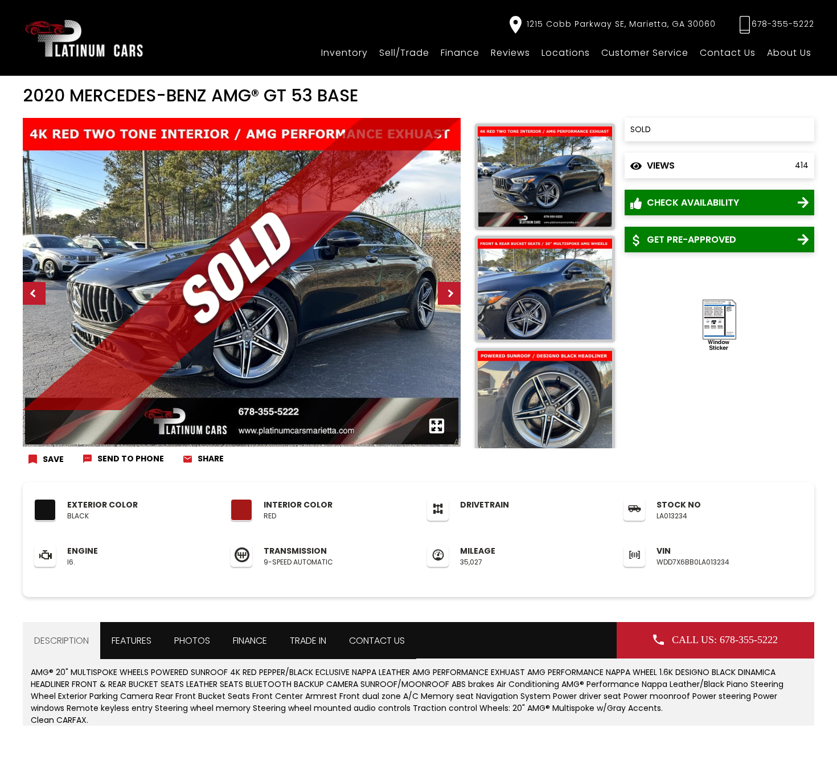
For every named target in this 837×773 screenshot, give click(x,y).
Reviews (510, 52)
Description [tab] (61, 640)
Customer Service (644, 52)
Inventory (344, 52)
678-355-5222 (783, 24)
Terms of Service (281, 753)
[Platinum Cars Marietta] (84, 37)
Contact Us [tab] (377, 640)
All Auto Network (787, 753)
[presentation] (34, 293)
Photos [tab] (192, 640)
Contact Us (728, 52)
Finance (460, 52)
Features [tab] (131, 640)
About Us (789, 52)
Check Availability (692, 202)
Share (211, 458)
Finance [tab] (250, 640)
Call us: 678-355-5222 (725, 639)
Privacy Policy (225, 753)
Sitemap (329, 753)
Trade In (308, 640)
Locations (565, 52)
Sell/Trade (404, 52)
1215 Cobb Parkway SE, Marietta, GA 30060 (620, 24)
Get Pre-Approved (690, 239)
